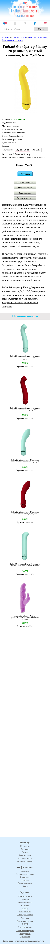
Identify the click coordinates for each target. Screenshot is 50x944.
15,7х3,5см (8, 150)
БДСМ (25, 924)
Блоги (25, 886)
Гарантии (25, 871)
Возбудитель (25, 933)
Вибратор (25, 899)
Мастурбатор (25, 911)
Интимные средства (25, 930)
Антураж (25, 918)
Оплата (25, 852)
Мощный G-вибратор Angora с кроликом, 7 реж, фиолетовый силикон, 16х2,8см (25, 617)
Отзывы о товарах (25, 861)
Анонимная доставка (25, 874)
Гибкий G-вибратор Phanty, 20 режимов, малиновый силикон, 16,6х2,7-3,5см (25, 409)
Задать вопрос (25, 193)
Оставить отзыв (25, 188)
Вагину (25, 908)
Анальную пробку (25, 914)
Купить (25, 173)
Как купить (25, 846)
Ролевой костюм (25, 927)
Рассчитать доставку (25, 182)
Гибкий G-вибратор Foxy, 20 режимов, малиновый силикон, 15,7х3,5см (25, 513)
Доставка (25, 849)
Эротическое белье (25, 921)
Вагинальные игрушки (12, 40)
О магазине (25, 877)
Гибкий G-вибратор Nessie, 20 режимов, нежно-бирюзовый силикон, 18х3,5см (25, 565)
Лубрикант (25, 937)
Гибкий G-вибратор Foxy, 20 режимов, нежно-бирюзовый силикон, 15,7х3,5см (25, 461)
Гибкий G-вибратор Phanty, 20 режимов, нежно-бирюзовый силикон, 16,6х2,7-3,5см (25, 357)
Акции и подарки (25, 883)
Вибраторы (34, 37)
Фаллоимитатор (25, 902)
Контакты (25, 880)
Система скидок (25, 858)
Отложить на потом (25, 198)
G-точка (43, 37)
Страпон (25, 905)
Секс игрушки (25, 896)
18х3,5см (36, 150)
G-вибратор (16, 204)
